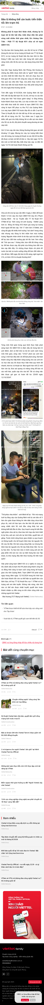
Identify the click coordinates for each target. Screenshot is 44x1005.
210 (4, 792)
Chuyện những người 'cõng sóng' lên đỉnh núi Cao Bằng (26, 700)
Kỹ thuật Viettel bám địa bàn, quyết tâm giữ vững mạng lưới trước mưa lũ (20, 717)
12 (10, 725)
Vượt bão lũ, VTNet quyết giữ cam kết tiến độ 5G (22, 619)
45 (15, 792)
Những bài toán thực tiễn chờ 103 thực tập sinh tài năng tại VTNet (20, 767)
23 (10, 775)
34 (10, 758)
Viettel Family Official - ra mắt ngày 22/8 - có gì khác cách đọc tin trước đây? (20, 865)
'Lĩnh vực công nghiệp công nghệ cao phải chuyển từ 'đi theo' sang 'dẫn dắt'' (21, 800)
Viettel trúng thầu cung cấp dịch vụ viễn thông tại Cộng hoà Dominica (20, 824)
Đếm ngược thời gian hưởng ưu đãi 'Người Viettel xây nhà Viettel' (21, 783)
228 (15, 708)
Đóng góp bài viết (35, 982)
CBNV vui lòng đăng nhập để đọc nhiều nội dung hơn (22, 643)
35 (15, 742)
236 (4, 742)
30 (25, 708)
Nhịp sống (15, 14)
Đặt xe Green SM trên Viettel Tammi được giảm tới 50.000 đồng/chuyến (21, 733)
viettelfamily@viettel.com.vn (12, 961)
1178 (4, 758)
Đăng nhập (25, 1000)
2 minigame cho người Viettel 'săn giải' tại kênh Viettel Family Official (20, 750)
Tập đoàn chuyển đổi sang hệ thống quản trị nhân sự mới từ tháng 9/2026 (21, 838)
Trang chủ (4, 14)
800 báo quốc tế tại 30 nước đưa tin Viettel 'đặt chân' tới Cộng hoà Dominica (19, 851)
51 (15, 692)
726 (4, 775)
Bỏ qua (33, 1000)
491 (4, 692)
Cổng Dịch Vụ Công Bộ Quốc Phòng (14, 970)
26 (10, 692)
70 (15, 758)
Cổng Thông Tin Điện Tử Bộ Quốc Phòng (15, 967)
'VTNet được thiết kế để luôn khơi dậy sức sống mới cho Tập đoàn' (23, 609)
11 (21, 708)
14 (10, 792)
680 (4, 808)
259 (4, 725)
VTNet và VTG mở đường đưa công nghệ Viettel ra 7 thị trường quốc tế (21, 684)
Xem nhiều (9, 818)
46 (15, 725)
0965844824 (6, 963)
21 (10, 808)
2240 (4, 629)
